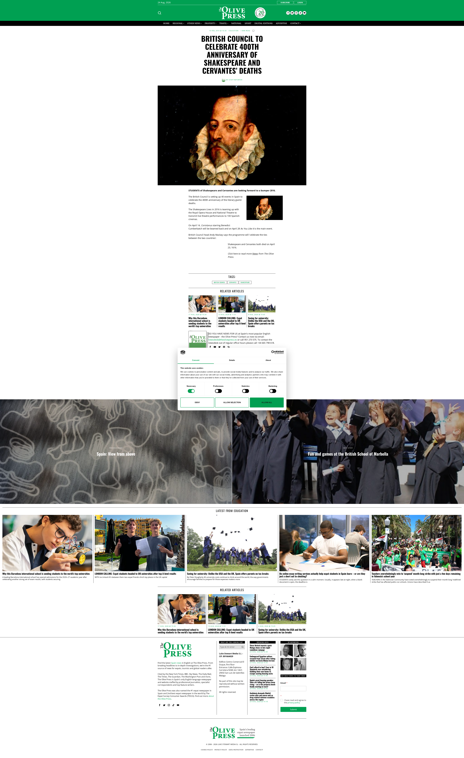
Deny (197, 402)
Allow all (266, 402)
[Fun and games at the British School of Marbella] (348, 451)
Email (283, 683)
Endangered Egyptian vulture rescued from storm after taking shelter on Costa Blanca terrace (262, 658)
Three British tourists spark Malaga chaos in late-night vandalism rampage (261, 647)
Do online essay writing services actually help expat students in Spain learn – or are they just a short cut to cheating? (322, 575)
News (255, 253)
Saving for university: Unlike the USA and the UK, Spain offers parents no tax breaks (261, 322)
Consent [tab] (195, 360)
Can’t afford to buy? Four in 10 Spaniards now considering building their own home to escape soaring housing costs (261, 670)
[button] (242, 646)
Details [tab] (232, 360)
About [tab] (268, 360)
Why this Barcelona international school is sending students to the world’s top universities (199, 322)
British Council (219, 282)
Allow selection (232, 402)
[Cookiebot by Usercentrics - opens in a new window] (273, 352)
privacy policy (294, 702)
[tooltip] (288, 13)
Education (233, 31)
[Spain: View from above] (116, 451)
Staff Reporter (235, 80)
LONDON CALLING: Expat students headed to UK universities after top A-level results (232, 322)
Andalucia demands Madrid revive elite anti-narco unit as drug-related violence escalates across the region (262, 696)
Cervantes (232, 282)
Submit (293, 709)
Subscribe (285, 2)
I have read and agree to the (295, 701)
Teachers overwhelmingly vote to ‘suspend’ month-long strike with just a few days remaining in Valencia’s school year (416, 575)
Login (300, 2)
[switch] (218, 391)
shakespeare (245, 282)
